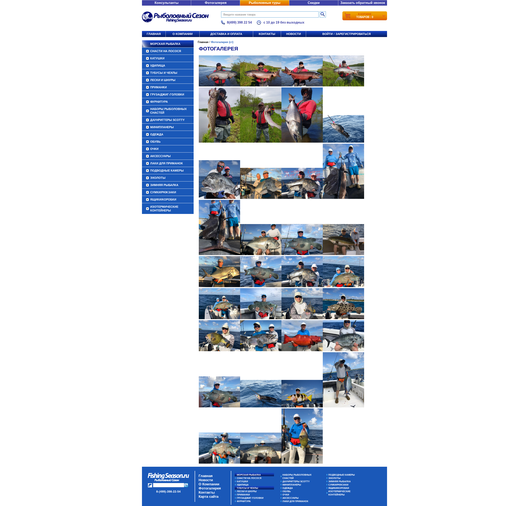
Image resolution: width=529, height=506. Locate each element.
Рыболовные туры (264, 3)
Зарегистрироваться (353, 34)
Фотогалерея (215, 3)
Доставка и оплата (226, 34)
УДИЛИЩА (157, 65)
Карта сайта (208, 497)
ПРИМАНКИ (158, 87)
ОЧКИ (154, 148)
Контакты (267, 34)
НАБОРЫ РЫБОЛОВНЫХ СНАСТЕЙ (168, 110)
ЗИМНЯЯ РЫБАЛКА (164, 185)
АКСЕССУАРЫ (160, 156)
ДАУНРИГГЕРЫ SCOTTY (167, 120)
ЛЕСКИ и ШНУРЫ (162, 80)
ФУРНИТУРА (159, 101)
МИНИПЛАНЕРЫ (162, 127)
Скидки (314, 3)
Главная (154, 34)
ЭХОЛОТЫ (158, 177)
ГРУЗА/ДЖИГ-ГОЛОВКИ (167, 94)
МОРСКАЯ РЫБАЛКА (165, 43)
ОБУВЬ (155, 141)
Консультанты (167, 3)
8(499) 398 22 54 (239, 22)
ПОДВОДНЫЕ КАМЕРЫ (167, 170)
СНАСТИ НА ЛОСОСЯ (165, 51)
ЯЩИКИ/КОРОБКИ (163, 199)
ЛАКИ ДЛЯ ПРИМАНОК (166, 163)
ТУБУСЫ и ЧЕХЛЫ (163, 72)
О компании (183, 34)
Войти (327, 34)
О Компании (209, 484)
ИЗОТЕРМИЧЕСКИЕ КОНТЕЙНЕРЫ (164, 208)
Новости (293, 34)
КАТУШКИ (157, 58)
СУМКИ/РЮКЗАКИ (163, 192)
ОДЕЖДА (156, 134)
